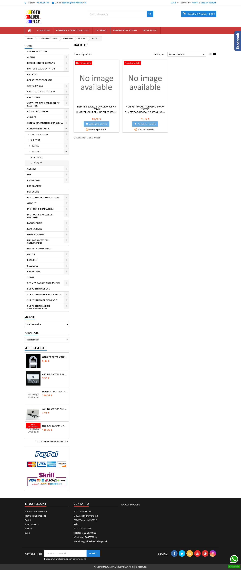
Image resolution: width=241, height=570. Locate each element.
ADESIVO (38, 157)
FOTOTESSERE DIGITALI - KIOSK (43, 197)
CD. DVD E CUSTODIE (37, 111)
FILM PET (36, 151)
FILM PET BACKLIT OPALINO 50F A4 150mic (145, 108)
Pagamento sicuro (125, 30)
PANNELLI (32, 260)
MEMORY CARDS (35, 234)
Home (28, 46)
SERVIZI (31, 277)
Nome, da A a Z (187, 54)
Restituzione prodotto (35, 515)
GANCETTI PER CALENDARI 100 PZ (54, 357)
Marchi (30, 317)
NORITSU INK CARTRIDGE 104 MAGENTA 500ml (54, 391)
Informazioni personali (36, 511)
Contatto (81, 504)
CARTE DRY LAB (35, 85)
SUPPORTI (35, 140)
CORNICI (31, 168)
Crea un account (208, 2)
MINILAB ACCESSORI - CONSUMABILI (38, 241)
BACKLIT (38, 163)
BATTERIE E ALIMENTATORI (41, 68)
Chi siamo (101, 30)
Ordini (28, 520)
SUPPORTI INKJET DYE (38, 288)
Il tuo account (35, 504)
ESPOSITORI (33, 180)
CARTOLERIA (33, 97)
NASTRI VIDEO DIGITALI (39, 248)
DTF (29, 174)
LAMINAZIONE (34, 228)
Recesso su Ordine (130, 504)
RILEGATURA (33, 271)
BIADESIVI (32, 74)
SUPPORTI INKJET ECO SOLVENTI (44, 294)
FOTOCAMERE (34, 185)
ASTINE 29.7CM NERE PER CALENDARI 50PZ (54, 409)
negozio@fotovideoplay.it (74, 2)
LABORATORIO (34, 223)
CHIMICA (31, 117)
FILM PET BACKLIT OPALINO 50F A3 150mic (96, 108)
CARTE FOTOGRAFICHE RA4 (41, 91)
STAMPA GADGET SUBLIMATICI (43, 282)
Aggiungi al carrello (96, 124)
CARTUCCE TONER (39, 134)
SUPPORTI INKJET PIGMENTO (42, 300)
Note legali (150, 30)
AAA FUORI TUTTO (37, 51)
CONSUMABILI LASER (38, 128)
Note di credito (32, 524)
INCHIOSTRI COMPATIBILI (40, 208)
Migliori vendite (36, 348)
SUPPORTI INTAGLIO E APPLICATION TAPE (38, 307)
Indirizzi (28, 528)
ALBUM (31, 57)
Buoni (27, 532)
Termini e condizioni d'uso (72, 30)
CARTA (35, 145)
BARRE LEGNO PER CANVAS (41, 62)
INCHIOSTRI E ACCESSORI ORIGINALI (40, 216)
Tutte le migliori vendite (52, 441)
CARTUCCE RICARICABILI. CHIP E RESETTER (43, 104)
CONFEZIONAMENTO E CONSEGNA (45, 122)
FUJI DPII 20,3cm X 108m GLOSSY (54, 426)
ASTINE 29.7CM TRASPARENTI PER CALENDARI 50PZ (54, 374)
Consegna (43, 30)
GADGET (31, 203)
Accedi (195, 2)
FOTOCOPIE (33, 191)
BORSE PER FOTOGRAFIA (39, 80)
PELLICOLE (32, 265)
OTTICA (31, 254)
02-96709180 (43, 2)
